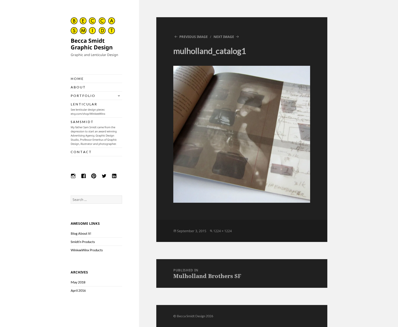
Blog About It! (81, 233)
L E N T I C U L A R (88, 109)
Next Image (224, 36)
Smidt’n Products (83, 242)
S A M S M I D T (94, 133)
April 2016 (78, 290)
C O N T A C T (81, 152)
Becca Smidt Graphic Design (92, 44)
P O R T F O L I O (83, 96)
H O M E (77, 79)
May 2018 (78, 282)
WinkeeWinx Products (87, 250)
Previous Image (193, 36)
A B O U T (78, 87)
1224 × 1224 (222, 231)
